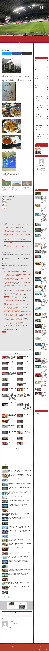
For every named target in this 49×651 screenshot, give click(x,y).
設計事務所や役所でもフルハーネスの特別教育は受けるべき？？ (14, 304)
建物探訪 (41, 87)
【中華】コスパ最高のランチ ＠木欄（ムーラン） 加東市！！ (14, 297)
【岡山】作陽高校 (42, 125)
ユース (42, 123)
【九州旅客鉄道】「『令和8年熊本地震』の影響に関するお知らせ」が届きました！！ (16, 265)
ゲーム (41, 62)
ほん (41, 91)
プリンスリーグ (42, 127)
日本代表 (42, 100)
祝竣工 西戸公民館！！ (26, 187)
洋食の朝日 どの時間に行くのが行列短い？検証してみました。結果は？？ (16, 325)
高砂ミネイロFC (42, 114)
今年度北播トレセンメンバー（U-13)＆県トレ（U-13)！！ (13, 294)
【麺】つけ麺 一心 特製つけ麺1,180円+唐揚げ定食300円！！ (14, 227)
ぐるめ (41, 65)
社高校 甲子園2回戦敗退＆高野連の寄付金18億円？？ (12, 271)
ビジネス (41, 80)
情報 (41, 67)
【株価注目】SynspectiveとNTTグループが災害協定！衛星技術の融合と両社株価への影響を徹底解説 (16, 262)
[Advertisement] (17, 46)
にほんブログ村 (8, 199)
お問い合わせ (6, 272)
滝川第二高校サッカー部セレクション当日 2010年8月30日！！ (14, 319)
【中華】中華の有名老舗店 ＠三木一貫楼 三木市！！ (13, 323)
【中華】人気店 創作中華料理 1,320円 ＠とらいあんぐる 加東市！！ (16, 285)
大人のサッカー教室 (42, 96)
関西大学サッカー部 (42, 120)
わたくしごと (41, 85)
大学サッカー (42, 118)
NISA (41, 71)
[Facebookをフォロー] (10, 627)
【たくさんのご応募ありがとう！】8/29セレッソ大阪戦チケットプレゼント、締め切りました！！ (16, 259)
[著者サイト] (9, 627)
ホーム (3, 646)
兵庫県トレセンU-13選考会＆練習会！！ (10, 293)
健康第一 (41, 78)
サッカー (41, 94)
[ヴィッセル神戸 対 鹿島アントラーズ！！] (6, 183)
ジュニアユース (42, 138)
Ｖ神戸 (42, 98)
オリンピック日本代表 (42, 105)
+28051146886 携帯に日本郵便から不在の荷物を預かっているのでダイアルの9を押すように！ (16, 255)
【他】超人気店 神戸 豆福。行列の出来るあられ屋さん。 (13, 300)
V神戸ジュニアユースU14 (42, 134)
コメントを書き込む (17, 615)
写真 (41, 89)
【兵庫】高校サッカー (42, 129)
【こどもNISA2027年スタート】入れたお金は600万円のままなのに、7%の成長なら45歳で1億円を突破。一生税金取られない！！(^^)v (16, 252)
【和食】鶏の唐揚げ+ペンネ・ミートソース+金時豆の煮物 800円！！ (15, 239)
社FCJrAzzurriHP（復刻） (17, 646)
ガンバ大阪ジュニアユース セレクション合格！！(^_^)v (13, 310)
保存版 (41, 69)
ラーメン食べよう (6, 296)
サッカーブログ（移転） (8, 646)
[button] (47, 413)
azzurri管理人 (11, 621)
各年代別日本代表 (42, 107)
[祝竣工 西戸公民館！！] (27, 183)
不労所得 (41, 76)
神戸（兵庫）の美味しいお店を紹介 (27, 646)
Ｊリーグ (42, 109)
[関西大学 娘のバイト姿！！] (16, 183)
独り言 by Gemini (41, 60)
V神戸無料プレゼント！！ (44, 646)
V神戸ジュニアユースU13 (42, 136)
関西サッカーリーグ (42, 116)
